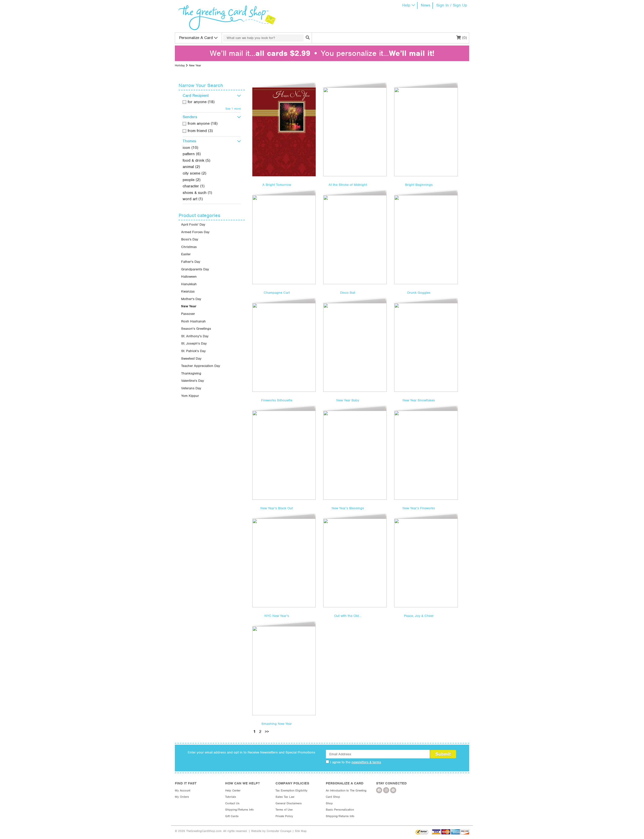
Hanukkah (189, 284)
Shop (329, 803)
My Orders (182, 797)
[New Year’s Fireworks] (426, 455)
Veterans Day (191, 388)
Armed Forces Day (195, 232)
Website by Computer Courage (271, 831)
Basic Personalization (340, 810)
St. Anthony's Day (195, 336)
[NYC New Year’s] (284, 563)
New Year (188, 306)
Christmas (189, 247)
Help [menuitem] (406, 5)
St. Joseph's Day (194, 343)
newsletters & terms (366, 762)
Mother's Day (191, 299)
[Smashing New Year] (284, 670)
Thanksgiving (191, 373)
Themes (189, 141)
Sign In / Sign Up (451, 5)
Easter (186, 254)
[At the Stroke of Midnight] (355, 132)
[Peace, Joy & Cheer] (426, 563)
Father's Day (190, 262)
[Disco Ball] (355, 239)
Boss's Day (189, 239)
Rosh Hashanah (193, 321)
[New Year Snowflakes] (426, 347)
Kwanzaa (187, 291)
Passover (188, 314)
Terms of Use (284, 810)
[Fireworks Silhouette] (284, 347)
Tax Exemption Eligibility (291, 790)
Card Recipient (196, 95)
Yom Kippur (190, 396)
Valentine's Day (192, 381)
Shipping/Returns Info (239, 810)
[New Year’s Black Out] (284, 455)
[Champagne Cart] (284, 239)
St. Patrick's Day (193, 351)
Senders (190, 116)
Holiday (180, 65)
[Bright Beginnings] (426, 132)
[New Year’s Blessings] (355, 455)
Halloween (189, 276)
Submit (443, 754)
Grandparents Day (195, 269)
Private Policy (284, 816)
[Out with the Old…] (355, 563)
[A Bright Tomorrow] (284, 132)
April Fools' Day (193, 224)
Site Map (301, 831)
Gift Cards (231, 816)
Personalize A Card (196, 37)
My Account (182, 790)
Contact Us (232, 803)
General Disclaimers (288, 803)
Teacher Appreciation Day (200, 366)
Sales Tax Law (284, 797)
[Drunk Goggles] (426, 239)
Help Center (232, 790)
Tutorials (230, 797)
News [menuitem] (425, 5)
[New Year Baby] (355, 347)
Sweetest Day (191, 358)
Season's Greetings (196, 328)
